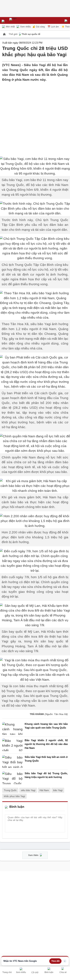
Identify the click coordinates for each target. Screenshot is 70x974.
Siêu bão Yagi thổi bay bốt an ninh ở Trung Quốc (46, 758)
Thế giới (13, 34)
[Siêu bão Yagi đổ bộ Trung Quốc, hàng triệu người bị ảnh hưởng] (12, 778)
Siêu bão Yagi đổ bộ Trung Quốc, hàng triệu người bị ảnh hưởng (46, 775)
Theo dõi (55, 961)
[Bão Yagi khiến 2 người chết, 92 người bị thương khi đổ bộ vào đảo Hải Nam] (12, 745)
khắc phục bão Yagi (14, 796)
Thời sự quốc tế (31, 34)
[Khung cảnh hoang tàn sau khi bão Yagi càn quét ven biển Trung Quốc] (12, 728)
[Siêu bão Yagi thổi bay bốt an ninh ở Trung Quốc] (12, 761)
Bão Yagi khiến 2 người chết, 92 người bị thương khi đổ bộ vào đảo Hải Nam (46, 744)
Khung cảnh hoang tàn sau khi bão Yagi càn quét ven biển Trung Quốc (46, 725)
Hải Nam (44, 790)
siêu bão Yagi (28, 790)
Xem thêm (33, 855)
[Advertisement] (35, 117)
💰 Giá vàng (38, 26)
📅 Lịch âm (53, 26)
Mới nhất (10, 26)
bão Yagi (58, 790)
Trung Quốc (10, 790)
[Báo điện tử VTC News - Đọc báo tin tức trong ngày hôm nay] (20, 20)
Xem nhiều (25, 26)
